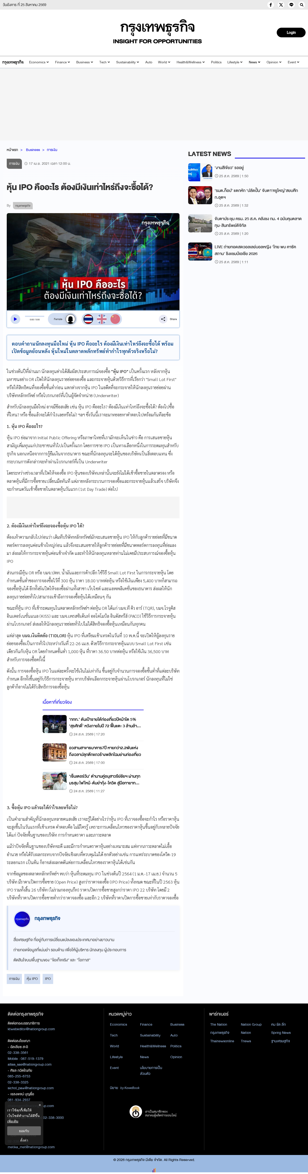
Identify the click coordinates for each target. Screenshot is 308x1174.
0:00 (32, 319)
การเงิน (52, 150)
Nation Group (251, 1024)
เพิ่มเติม (12, 1121)
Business (83, 62)
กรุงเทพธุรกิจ (219, 1033)
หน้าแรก (12, 150)
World (162, 62)
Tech (103, 62)
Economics (37, 62)
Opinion (272, 62)
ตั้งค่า (24, 1140)
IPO (48, 979)
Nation (246, 1033)
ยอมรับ (24, 1130)
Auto (148, 62)
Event (292, 62)
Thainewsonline (222, 1041)
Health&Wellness (189, 62)
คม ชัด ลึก (278, 1024)
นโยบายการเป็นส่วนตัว (151, 1071)
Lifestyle (233, 62)
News (253, 62)
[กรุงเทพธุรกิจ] (12, 62)
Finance (61, 62)
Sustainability (126, 62)
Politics (216, 62)
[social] (270, 4)
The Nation (218, 1024)
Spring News (281, 1033)
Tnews (246, 1041)
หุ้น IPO (32, 979)
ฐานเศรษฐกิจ (280, 1041)
